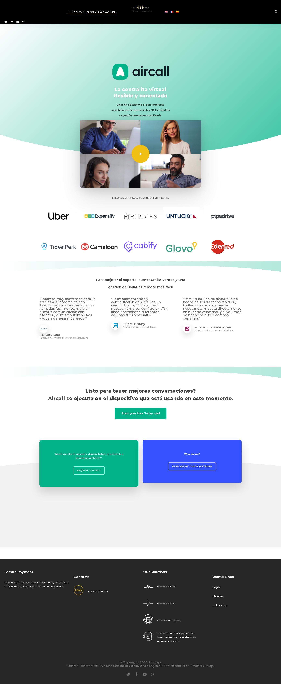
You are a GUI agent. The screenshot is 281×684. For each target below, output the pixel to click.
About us (218, 596)
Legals (216, 587)
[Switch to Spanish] (177, 12)
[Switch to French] (171, 12)
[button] (89, 470)
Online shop (220, 605)
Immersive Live (166, 603)
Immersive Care (166, 586)
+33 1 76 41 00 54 (98, 591)
